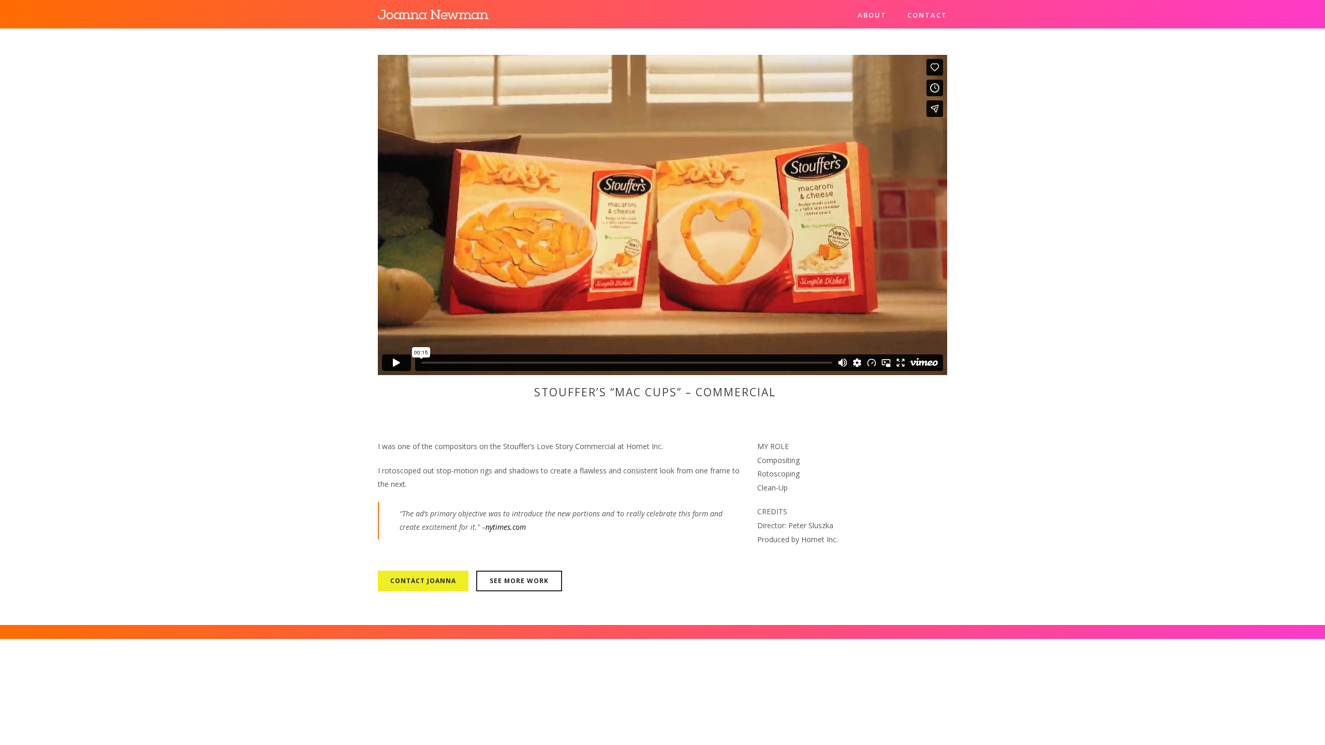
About (872, 15)
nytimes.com (505, 527)
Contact (927, 15)
